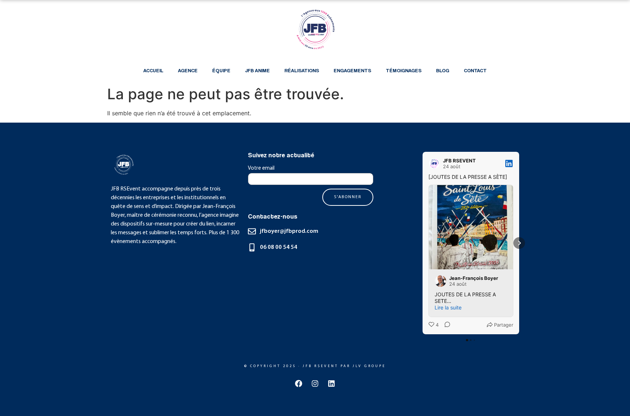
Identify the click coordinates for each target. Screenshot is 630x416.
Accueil (153, 70)
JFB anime (257, 70)
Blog (442, 70)
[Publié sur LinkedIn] (509, 163)
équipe (221, 70)
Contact (475, 70)
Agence (188, 70)
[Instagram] (315, 383)
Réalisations (301, 70)
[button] (422, 243)
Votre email (261, 168)
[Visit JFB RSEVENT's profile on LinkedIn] (434, 163)
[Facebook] (298, 383)
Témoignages (403, 70)
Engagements (352, 70)
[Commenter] (445, 325)
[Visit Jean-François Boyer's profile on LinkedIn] (440, 281)
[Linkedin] (331, 383)
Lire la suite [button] (448, 307)
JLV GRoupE (369, 366)
